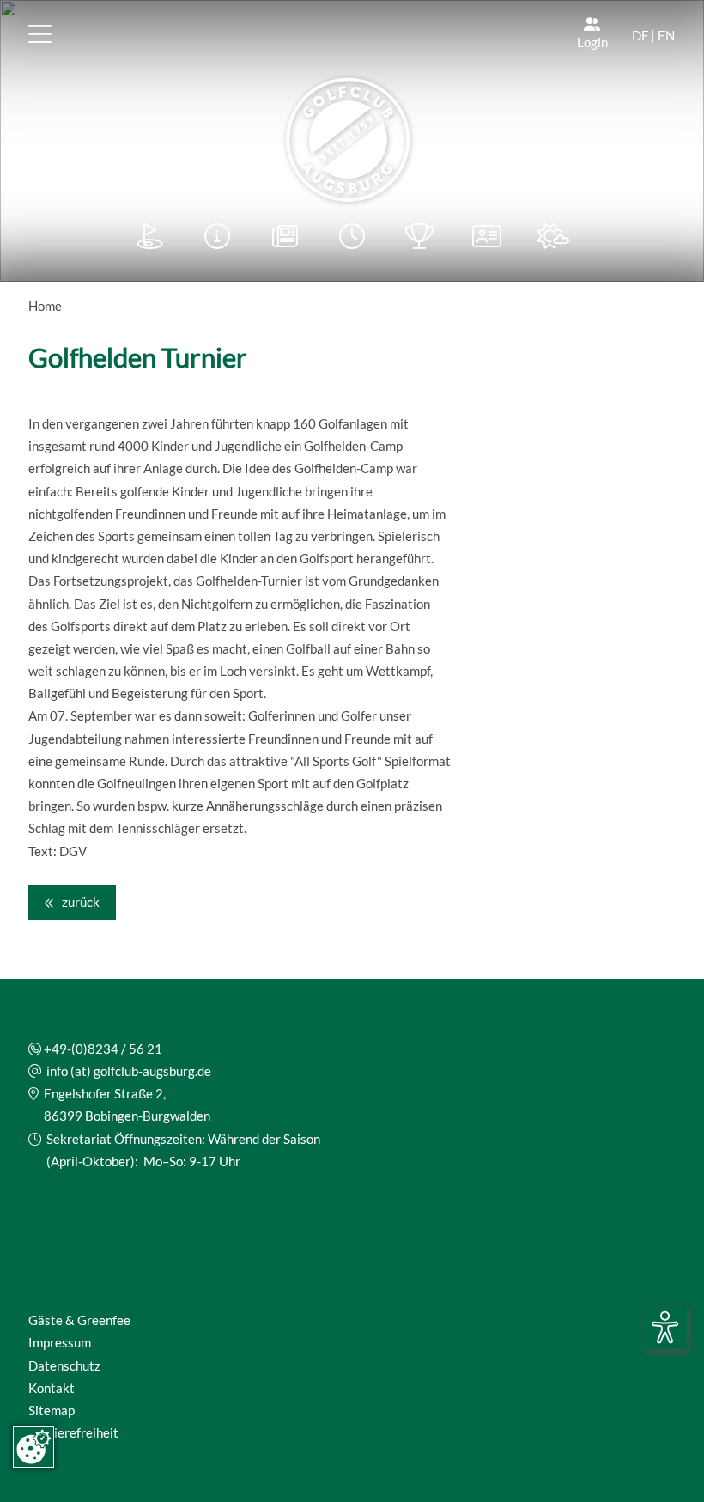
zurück (79, 901)
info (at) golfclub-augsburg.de (128, 1071)
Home (45, 305)
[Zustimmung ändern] (33, 1447)
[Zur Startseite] (352, 141)
